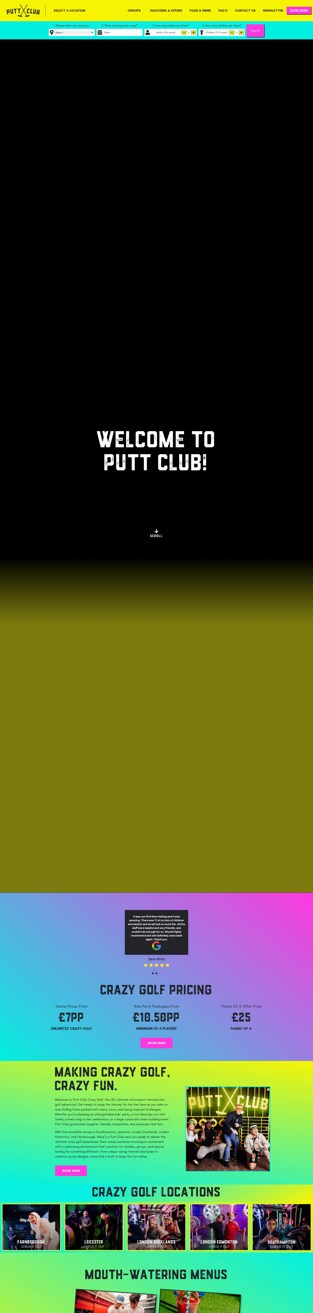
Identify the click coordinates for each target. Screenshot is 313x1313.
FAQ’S (223, 11)
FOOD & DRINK (200, 11)
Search (255, 30)
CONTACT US (245, 11)
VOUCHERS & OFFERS (166, 11)
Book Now (299, 11)
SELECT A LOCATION (69, 11)
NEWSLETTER (273, 11)
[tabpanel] (156, 936)
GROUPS (134, 11)
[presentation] (153, 969)
